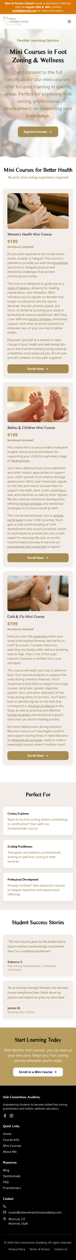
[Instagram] (11, 1116)
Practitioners (12, 1188)
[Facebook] (5, 1116)
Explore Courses (35, 132)
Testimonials (11, 1176)
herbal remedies (39, 319)
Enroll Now (35, 369)
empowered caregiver (27, 740)
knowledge (60, 263)
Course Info (11, 1140)
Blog (6, 1170)
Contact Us (61, 1249)
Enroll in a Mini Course (35, 1072)
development (20, 461)
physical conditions (41, 706)
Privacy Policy (17, 1249)
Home (7, 1134)
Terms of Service (40, 1249)
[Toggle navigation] (69, 21)
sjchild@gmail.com (24, 10)
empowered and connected (26, 547)
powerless (40, 636)
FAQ (6, 1182)
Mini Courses (12, 1146)
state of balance (18, 288)
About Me (10, 1152)
